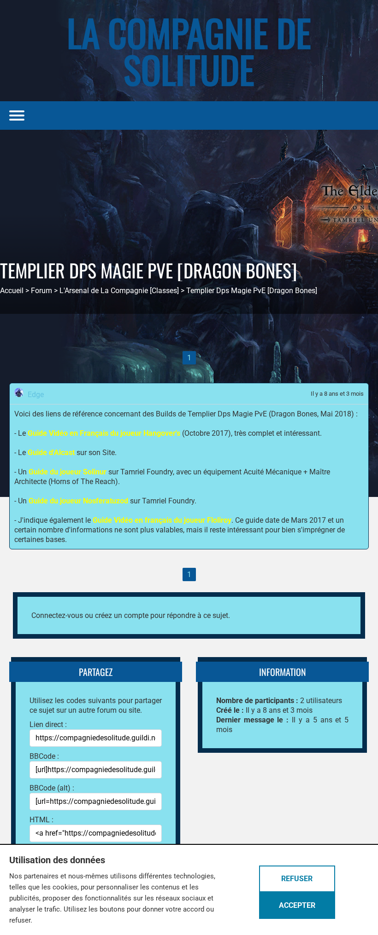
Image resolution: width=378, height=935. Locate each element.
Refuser (297, 878)
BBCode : (44, 756)
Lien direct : (48, 724)
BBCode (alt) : (52, 788)
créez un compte (121, 615)
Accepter (297, 905)
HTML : (41, 819)
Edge (36, 394)
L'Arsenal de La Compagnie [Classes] (119, 290)
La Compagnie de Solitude (189, 50)
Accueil (12, 290)
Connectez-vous (57, 615)
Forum (41, 290)
